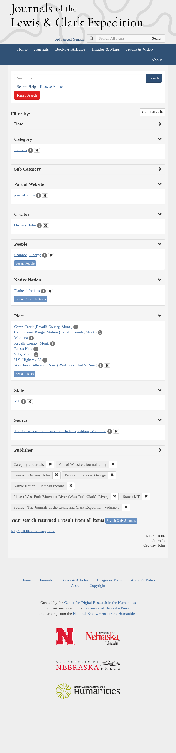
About (156, 59)
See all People (25, 263)
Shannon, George (27, 255)
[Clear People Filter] (51, 255)
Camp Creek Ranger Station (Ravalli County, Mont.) (55, 332)
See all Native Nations (30, 299)
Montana (21, 338)
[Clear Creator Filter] (46, 225)
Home (22, 49)
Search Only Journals (121, 520)
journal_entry (24, 195)
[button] (50, 464)
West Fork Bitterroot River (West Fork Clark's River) (55, 365)
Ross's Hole (23, 348)
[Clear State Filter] (30, 401)
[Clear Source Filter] (116, 431)
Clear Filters (150, 112)
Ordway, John (25, 225)
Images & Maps (106, 49)
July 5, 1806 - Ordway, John (33, 531)
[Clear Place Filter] (107, 365)
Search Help (26, 87)
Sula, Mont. (23, 354)
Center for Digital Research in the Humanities (100, 602)
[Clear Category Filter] (37, 150)
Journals (41, 49)
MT (17, 401)
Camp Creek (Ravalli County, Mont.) (43, 327)
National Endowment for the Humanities (104, 613)
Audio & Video (139, 49)
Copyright (97, 585)
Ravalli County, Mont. (31, 343)
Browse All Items (53, 86)
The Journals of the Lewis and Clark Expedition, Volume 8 (60, 431)
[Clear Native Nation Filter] (50, 291)
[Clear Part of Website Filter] (45, 195)
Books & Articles (70, 49)
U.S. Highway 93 (27, 360)
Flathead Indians (27, 291)
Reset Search (27, 95)
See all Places (24, 374)
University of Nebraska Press (106, 608)
